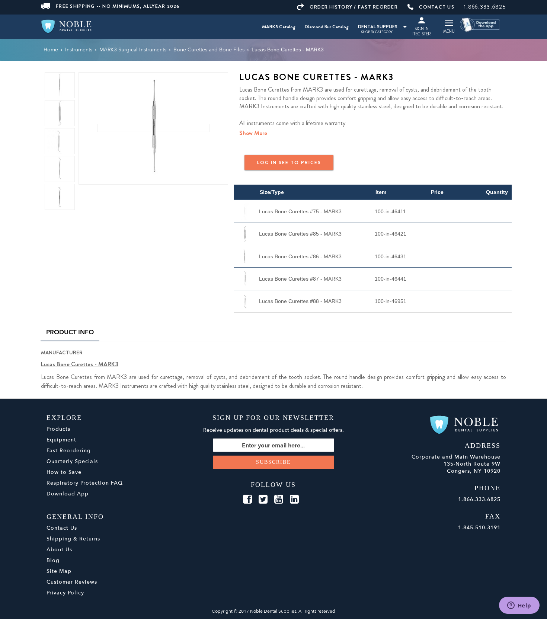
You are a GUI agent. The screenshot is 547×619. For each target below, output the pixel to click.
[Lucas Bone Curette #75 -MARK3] (153, 128)
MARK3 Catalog (278, 26)
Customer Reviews (72, 582)
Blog (53, 560)
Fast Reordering (69, 450)
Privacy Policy (65, 592)
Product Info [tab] (70, 332)
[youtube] (278, 499)
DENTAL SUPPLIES (377, 26)
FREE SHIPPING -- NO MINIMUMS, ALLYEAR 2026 (118, 6)
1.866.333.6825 (485, 7)
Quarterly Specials (72, 461)
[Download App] (480, 24)
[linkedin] (294, 499)
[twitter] (263, 499)
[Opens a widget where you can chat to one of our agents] (519, 606)
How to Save (64, 472)
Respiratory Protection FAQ (85, 482)
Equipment (61, 439)
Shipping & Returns (73, 538)
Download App (68, 493)
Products (58, 429)
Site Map (59, 571)
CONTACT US (436, 6)
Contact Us (62, 528)
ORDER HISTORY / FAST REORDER (354, 6)
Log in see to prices (289, 162)
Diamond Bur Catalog (327, 26)
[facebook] (247, 499)
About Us (59, 549)
